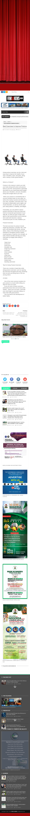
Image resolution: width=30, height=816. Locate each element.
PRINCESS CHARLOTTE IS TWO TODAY (14, 719)
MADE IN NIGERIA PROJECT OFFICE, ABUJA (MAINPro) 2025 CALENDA (16, 423)
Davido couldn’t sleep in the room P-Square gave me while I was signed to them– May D (16, 409)
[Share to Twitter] (5, 334)
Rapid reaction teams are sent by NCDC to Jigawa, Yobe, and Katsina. (14, 337)
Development (23, 325)
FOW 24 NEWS (14, 811)
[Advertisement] (15, 15)
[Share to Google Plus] (7, 334)
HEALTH (9, 121)
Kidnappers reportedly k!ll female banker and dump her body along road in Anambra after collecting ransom (17, 416)
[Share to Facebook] (4, 334)
